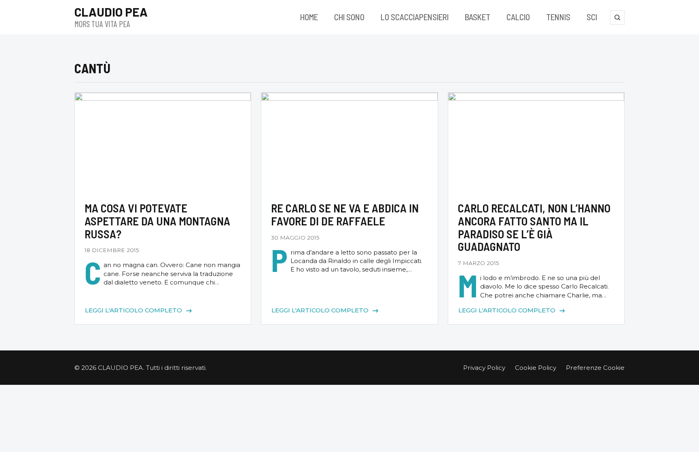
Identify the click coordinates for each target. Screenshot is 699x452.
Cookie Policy (535, 367)
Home (309, 17)
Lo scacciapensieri (415, 17)
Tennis (558, 17)
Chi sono (349, 17)
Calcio (518, 17)
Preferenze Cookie (595, 367)
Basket (477, 17)
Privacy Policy (484, 367)
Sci (592, 17)
